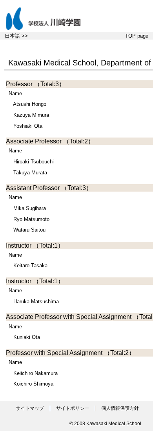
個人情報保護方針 (120, 408)
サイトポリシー (72, 408)
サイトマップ (30, 408)
